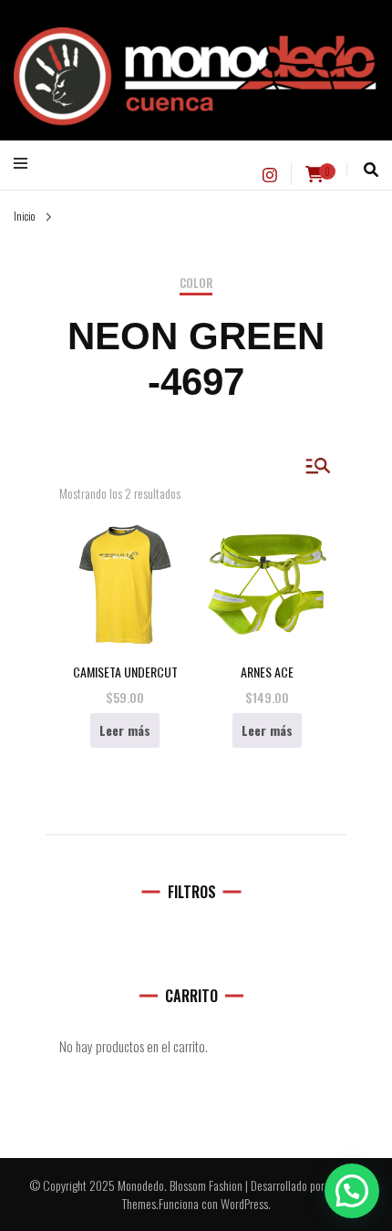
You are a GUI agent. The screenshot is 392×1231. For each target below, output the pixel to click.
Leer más (124, 730)
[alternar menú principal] (25, 163)
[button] (352, 1191)
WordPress (244, 1203)
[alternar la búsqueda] (371, 169)
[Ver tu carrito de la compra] (314, 174)
